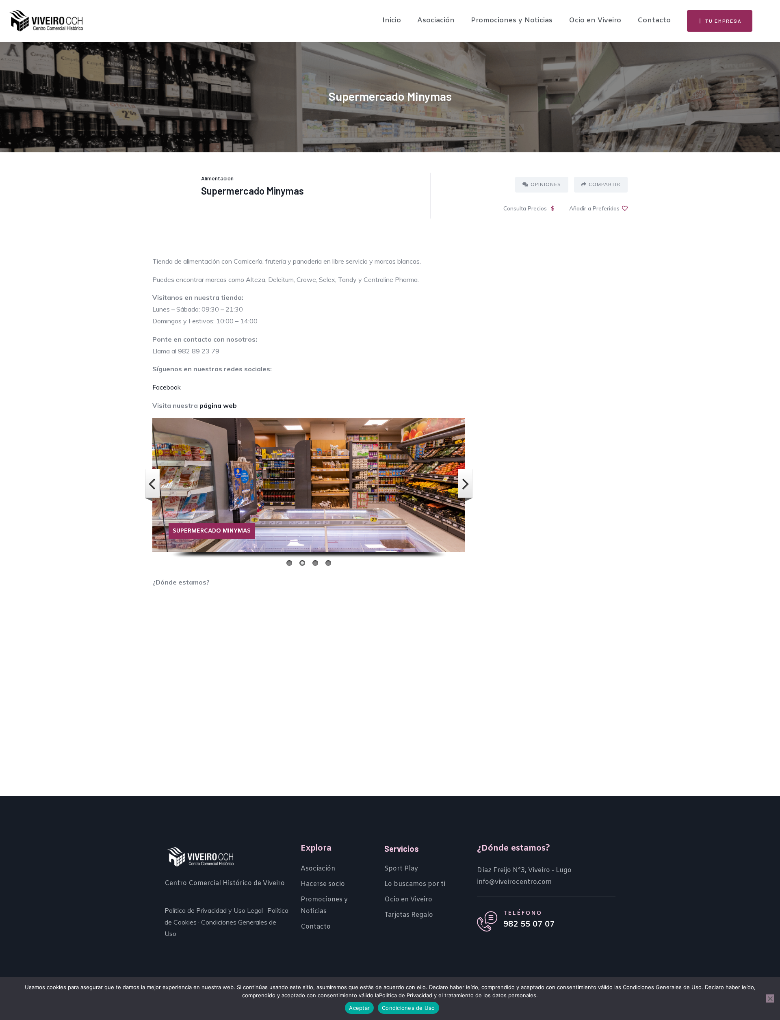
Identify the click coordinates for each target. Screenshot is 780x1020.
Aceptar (359, 1008)
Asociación (436, 20)
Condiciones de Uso (408, 1008)
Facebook (166, 387)
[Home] (46, 20)
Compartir (604, 184)
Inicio (391, 20)
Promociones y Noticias (511, 20)
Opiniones (546, 184)
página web (218, 405)
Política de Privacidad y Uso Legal (214, 910)
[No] (770, 998)
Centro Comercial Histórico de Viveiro (225, 883)
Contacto (654, 20)
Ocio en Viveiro (595, 20)
